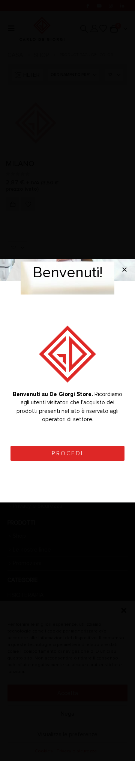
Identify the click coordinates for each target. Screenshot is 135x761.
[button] (125, 269)
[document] (67, 380)
